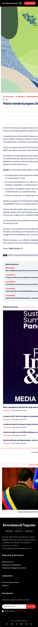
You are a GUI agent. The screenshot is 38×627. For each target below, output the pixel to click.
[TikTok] (17, 624)
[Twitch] (21, 624)
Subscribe (31, 606)
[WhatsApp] (31, 624)
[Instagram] (12, 624)
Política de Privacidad (21, 611)
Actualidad (8, 96)
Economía (20, 96)
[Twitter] (26, 624)
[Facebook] (7, 624)
